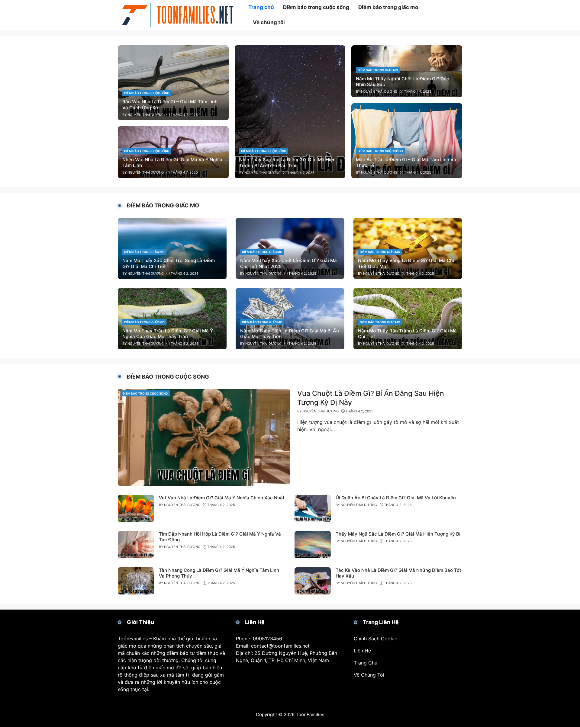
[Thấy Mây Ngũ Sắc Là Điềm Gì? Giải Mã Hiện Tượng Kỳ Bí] (313, 544)
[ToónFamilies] (178, 14)
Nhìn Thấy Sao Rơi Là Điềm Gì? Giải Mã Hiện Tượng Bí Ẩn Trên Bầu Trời (287, 162)
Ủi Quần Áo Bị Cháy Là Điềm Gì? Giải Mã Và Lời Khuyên (396, 498)
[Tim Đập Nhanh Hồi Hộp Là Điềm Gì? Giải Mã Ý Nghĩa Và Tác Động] (136, 544)
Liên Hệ (362, 651)
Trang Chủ (365, 663)
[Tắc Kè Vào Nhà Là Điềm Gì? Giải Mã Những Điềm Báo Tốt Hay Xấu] (313, 580)
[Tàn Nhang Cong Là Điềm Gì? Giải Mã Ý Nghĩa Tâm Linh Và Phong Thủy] (136, 580)
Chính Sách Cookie (375, 639)
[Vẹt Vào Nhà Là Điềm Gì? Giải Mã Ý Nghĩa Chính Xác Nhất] (136, 508)
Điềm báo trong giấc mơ (378, 70)
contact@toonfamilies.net (280, 646)
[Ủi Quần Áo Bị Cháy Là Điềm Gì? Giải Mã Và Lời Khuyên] (313, 508)
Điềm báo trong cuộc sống (146, 93)
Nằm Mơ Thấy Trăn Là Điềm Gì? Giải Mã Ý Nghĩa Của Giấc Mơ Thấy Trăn (167, 334)
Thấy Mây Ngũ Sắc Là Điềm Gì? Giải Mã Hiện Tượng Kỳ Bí (398, 534)
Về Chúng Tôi (369, 675)
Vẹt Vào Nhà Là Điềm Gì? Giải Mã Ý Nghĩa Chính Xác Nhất (222, 498)
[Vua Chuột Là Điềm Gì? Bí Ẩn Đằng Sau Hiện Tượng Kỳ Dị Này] (204, 437)
